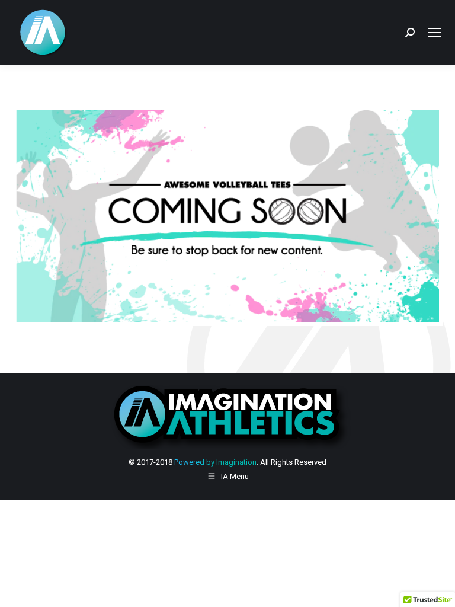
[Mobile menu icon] (435, 32)
